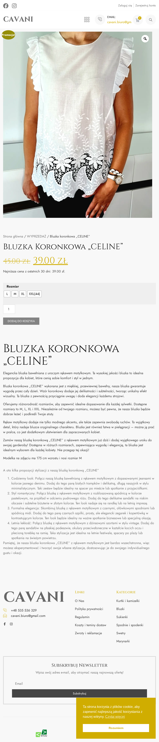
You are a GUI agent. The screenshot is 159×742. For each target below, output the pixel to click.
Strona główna (13, 236)
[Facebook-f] (4, 624)
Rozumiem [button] (116, 728)
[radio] (7, 294)
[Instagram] (14, 5)
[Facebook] (5, 5)
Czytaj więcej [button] (115, 716)
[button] (87, 20)
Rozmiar (13, 286)
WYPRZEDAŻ (36, 236)
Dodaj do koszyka (21, 321)
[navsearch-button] (151, 19)
